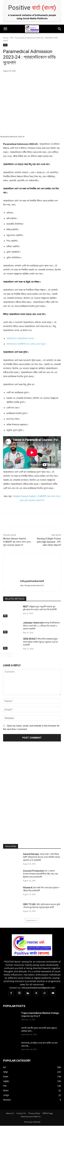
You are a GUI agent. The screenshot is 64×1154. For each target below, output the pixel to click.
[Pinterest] (30, 79)
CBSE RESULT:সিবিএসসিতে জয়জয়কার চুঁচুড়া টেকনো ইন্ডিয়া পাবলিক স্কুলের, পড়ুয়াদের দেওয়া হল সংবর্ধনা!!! (40, 642)
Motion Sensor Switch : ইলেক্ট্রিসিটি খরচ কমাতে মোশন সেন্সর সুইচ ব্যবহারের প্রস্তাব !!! (17, 542)
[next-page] (10, 655)
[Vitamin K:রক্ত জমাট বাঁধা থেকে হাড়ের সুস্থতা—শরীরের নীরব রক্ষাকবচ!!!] (12, 892)
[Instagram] (9, 35)
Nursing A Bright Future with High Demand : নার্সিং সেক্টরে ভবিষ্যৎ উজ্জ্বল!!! (49, 542)
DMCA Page (48, 1113)
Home (5, 37)
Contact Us (21, 1113)
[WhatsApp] (28, 35)
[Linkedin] (15, 35)
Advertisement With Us (31, 1116)
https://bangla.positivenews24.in (32, 585)
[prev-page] (5, 655)
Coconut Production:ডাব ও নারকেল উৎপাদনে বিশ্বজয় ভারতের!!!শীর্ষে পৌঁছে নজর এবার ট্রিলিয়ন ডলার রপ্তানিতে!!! (40, 874)
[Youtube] (34, 35)
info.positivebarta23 (32, 581)
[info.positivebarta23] (32, 566)
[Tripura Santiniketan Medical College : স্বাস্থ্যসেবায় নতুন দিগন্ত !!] (11, 1016)
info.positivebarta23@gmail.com (38, 987)
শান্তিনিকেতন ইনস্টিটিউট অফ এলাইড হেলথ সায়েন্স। (26, 344)
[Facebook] (3, 35)
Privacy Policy (34, 1113)
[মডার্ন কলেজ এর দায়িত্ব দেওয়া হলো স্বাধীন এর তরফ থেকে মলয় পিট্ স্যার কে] (11, 1046)
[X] (21, 35)
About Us (10, 1113)
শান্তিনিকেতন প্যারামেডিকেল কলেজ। (21, 338)
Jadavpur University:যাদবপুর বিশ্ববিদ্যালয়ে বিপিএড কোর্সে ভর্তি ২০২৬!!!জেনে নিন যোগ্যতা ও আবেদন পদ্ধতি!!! (41, 625)
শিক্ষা (11, 37)
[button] (5, 29)
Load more (31, 920)
